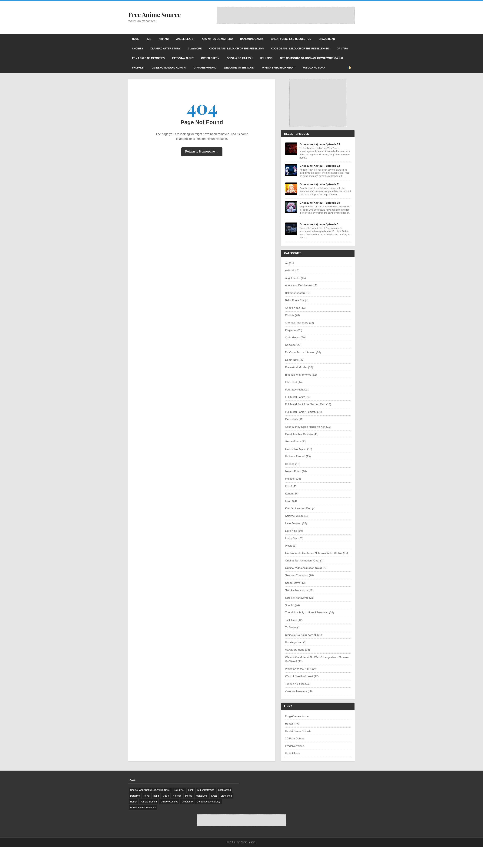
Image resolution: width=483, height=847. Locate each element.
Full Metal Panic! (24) (298, 396)
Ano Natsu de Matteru (217, 39)
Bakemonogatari (251, 39)
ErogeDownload (294, 745)
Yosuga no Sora (313, 67)
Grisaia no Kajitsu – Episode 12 (320, 165)
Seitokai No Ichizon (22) (299, 590)
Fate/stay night (183, 58)
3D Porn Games (294, 738)
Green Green (210, 58)
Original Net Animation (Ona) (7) (304, 560)
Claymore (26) (293, 330)
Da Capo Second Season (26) (303, 352)
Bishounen (226, 796)
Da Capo (342, 48)
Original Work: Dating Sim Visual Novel (150, 790)
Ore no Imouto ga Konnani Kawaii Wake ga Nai (311, 58)
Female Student (149, 801)
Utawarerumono (205, 67)
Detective (135, 796)
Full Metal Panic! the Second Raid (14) (308, 404)
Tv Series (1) (293, 627)
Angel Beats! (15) (295, 278)
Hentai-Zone (292, 753)
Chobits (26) (292, 315)
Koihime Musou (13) (297, 515)
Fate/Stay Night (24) (297, 389)
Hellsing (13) (292, 463)
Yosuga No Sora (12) (297, 683)
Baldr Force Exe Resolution (291, 39)
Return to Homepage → (202, 151)
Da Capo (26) (293, 344)
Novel (147, 796)
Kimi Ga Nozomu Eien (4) (300, 508)
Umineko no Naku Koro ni (169, 67)
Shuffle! (138, 67)
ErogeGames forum (297, 716)
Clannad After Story (165, 48)
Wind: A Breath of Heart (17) (302, 676)
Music (166, 796)
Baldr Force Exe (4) (296, 300)
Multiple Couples (169, 801)
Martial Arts (201, 796)
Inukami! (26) (293, 478)
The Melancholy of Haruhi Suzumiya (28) (309, 612)
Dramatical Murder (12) (299, 367)
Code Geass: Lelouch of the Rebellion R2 (300, 48)
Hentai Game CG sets (298, 731)
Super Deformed (205, 790)
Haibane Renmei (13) (298, 456)
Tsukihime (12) (294, 619)
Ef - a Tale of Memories (148, 58)
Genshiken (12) (294, 419)
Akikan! (164, 39)
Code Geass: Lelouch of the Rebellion (236, 48)
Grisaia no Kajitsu (239, 58)
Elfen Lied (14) (294, 381)
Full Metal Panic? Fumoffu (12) (303, 411)
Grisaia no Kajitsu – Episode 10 (320, 202)
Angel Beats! (185, 39)
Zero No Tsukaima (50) (299, 691)
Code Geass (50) (295, 337)
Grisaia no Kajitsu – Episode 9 (319, 224)
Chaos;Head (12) (295, 307)
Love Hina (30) (294, 530)
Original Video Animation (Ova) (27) (306, 567)
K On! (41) (291, 486)
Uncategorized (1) (296, 642)
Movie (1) (290, 545)
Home (135, 39)
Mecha (188, 796)
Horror (133, 801)
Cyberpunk (187, 801)
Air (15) (289, 263)
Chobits (137, 48)
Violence (177, 796)
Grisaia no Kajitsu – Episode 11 (320, 184)
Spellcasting (224, 790)
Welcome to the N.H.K (239, 67)
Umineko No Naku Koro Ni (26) (303, 634)
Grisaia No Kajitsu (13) (298, 448)
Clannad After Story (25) (299, 322)
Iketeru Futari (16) (296, 471)
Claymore (195, 48)
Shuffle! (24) (292, 605)
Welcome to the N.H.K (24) (301, 668)
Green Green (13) (296, 441)
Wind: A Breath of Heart (278, 67)
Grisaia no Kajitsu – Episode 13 (320, 144)
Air (149, 39)
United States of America (143, 807)
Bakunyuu (179, 790)
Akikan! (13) (292, 270)
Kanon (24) (291, 493)
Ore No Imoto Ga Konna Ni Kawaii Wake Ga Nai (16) (316, 552)
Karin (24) (291, 501)
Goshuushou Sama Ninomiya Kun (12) (308, 426)
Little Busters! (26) (296, 523)
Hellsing (266, 58)
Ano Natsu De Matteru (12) (301, 285)
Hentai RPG (292, 723)
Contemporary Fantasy (208, 801)
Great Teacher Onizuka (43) (301, 434)
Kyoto (214, 796)
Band (156, 796)
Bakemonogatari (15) (297, 292)
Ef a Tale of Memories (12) (301, 374)
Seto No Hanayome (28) (299, 597)
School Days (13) (295, 582)
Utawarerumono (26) (297, 649)
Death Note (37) (294, 359)
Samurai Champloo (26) (299, 575)
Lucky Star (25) (294, 538)
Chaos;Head (327, 39)
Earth (191, 790)
